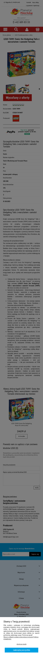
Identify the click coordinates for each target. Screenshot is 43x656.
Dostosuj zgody (21, 644)
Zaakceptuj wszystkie (21, 650)
